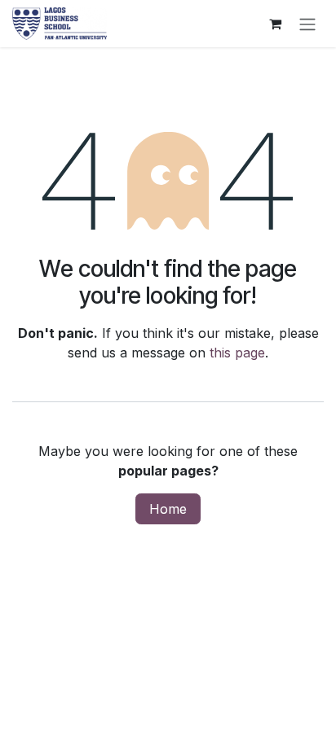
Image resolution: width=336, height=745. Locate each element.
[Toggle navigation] (307, 24)
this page (237, 352)
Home (168, 509)
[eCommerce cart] (275, 23)
